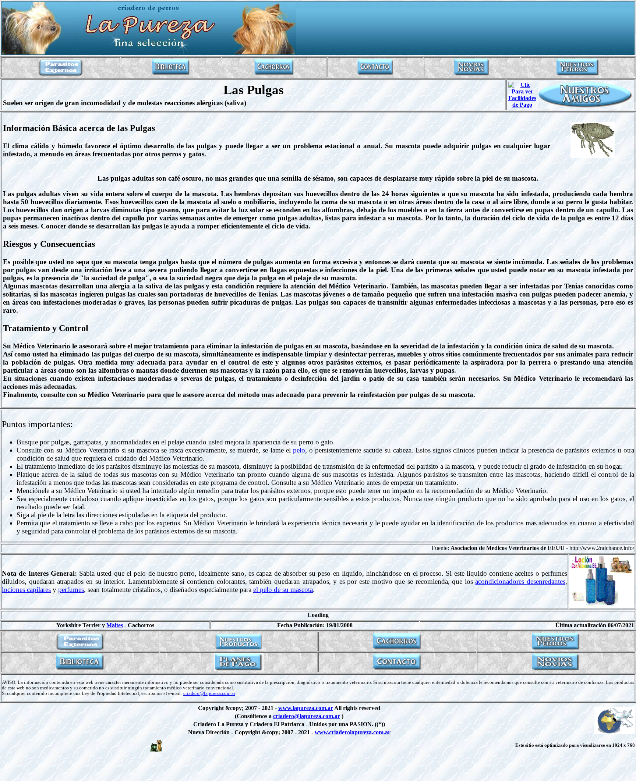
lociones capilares (26, 589)
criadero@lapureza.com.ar (209, 693)
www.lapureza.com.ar (305, 708)
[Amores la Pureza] (471, 74)
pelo (299, 450)
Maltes (114, 625)
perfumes (71, 589)
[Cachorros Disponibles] (274, 74)
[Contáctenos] (375, 74)
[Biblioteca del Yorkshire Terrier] (171, 74)
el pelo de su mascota (283, 589)
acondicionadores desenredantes (520, 581)
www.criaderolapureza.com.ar (353, 732)
